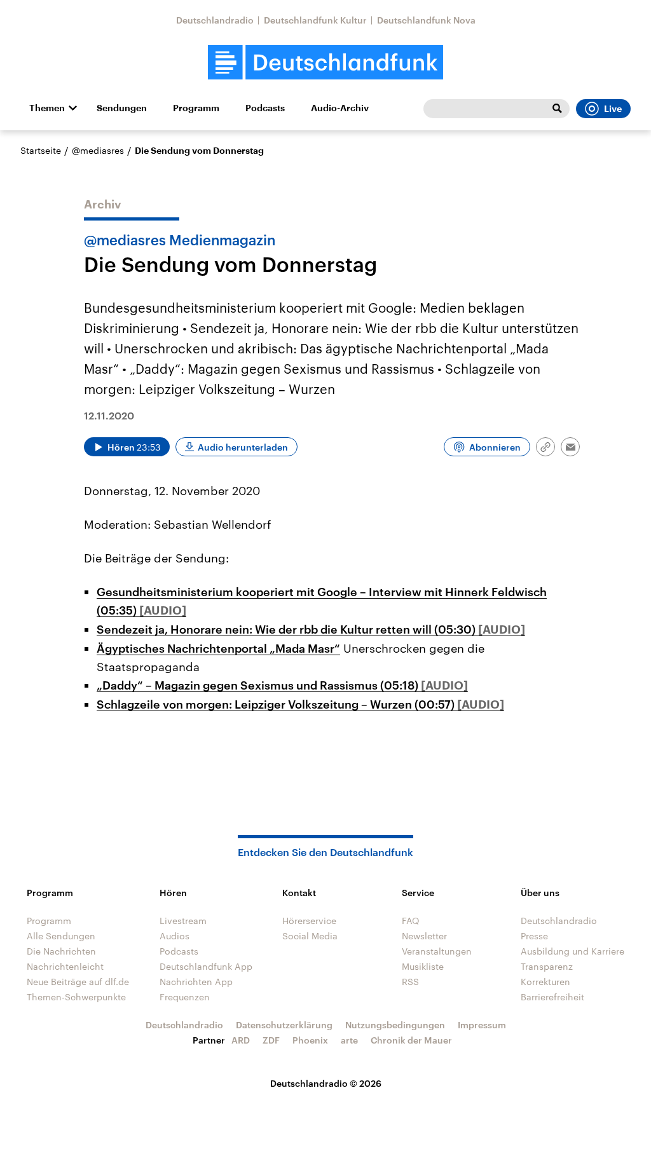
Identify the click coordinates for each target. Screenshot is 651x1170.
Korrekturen (545, 981)
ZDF (271, 1040)
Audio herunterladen (243, 447)
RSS (410, 981)
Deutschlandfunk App (206, 966)
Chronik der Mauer (411, 1040)
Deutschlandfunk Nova (426, 20)
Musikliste (423, 966)
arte (349, 1040)
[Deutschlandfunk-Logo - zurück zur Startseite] (325, 62)
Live (613, 108)
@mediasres (98, 150)
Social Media (310, 935)
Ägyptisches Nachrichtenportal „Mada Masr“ (218, 648)
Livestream (183, 920)
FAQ (411, 920)
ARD (240, 1040)
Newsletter (424, 935)
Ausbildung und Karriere (572, 951)
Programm (196, 108)
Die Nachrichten (61, 951)
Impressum (482, 1024)
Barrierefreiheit (552, 996)
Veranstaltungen (437, 951)
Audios (174, 935)
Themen (47, 108)
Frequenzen (185, 996)
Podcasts (265, 108)
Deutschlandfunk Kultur (315, 20)
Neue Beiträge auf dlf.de (78, 981)
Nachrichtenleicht (65, 966)
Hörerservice (309, 920)
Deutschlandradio (215, 20)
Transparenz (547, 966)
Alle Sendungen (61, 935)
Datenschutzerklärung (284, 1024)
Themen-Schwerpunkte (76, 996)
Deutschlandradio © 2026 (325, 1083)
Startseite (40, 150)
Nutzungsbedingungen (395, 1024)
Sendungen (122, 108)
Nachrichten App (196, 981)
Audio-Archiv (340, 108)
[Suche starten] (556, 108)
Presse (534, 935)
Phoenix (310, 1040)
